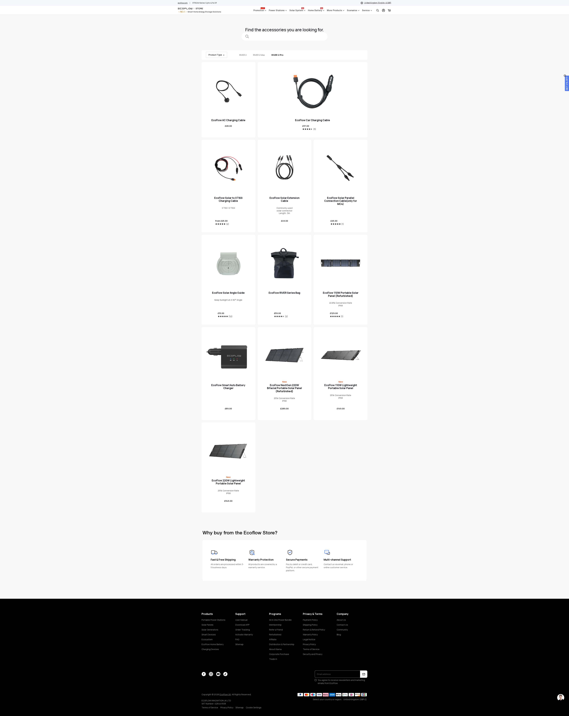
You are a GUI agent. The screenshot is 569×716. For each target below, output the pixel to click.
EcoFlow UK (225, 694)
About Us (341, 619)
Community (342, 629)
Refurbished (275, 634)
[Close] (565, 75)
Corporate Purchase (279, 654)
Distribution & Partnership (281, 644)
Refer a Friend (276, 629)
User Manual (241, 619)
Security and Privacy (312, 654)
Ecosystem (207, 639)
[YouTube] (218, 674)
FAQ (237, 639)
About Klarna (275, 649)
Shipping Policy (310, 624)
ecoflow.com (183, 3)
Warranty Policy (310, 634)
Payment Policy (310, 619)
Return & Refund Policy (314, 629)
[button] (567, 83)
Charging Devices (210, 649)
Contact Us (342, 624)
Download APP (242, 624)
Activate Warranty (244, 634)
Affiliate (272, 639)
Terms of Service (311, 649)
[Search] (377, 10)
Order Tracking (242, 629)
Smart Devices (209, 634)
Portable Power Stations (213, 619)
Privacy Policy (309, 644)
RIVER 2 (243, 55)
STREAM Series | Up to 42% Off (204, 3)
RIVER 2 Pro (277, 55)
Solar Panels (207, 624)
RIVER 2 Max (259, 55)
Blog (339, 634)
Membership (275, 624)
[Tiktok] (225, 674)
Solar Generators (210, 629)
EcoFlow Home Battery (212, 644)
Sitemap (239, 644)
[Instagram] (211, 674)
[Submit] (363, 674)
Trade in (273, 659)
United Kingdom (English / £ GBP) (377, 2)
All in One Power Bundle (280, 619)
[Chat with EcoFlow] (560, 697)
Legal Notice (309, 639)
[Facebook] (204, 674)
